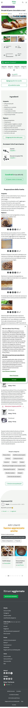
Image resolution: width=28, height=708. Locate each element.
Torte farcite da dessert (14, 476)
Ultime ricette (7, 615)
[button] (2, 2)
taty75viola (20, 565)
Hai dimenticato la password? (12, 631)
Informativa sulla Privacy (14, 698)
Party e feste (6, 455)
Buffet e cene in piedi (19, 455)
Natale (22, 462)
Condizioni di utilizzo (14, 694)
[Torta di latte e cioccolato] (21, 551)
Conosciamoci (7, 645)
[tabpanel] (14, 561)
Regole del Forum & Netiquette (12, 650)
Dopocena (21, 469)
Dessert (20, 473)
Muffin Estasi (6, 561)
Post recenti (7, 633)
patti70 (15, 74)
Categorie (6, 613)
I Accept (14, 379)
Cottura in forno (18, 458)
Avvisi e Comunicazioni (10, 640)
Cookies (14, 704)
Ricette (5, 608)
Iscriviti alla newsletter (11, 596)
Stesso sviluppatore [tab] (7, 541)
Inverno (14, 462)
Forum (5, 637)
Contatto (18, 691)
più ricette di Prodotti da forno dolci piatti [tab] (13, 537)
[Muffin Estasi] (7, 551)
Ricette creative (10, 473)
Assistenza (6, 647)
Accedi (5, 626)
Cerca (5, 653)
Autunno (6, 462)
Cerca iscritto (7, 661)
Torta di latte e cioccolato (20, 561)
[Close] (25, 326)
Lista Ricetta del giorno (10, 618)
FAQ (22, 701)
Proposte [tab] (17, 541)
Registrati (6, 628)
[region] (14, 354)
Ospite (7, 504)
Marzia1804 (7, 563)
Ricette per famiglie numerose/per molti (14, 465)
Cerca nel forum (8, 659)
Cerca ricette (7, 610)
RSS (5, 663)
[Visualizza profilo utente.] (9, 75)
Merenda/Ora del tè (9, 469)
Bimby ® (6, 642)
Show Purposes (14, 375)
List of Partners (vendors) (9, 371)
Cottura (8, 458)
